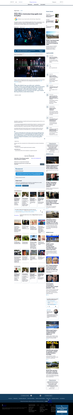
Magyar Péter (51, 74)
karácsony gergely (48, 218)
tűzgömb (47, 164)
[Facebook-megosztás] (44, 27)
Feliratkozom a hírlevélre (41, 51)
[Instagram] (42, 210)
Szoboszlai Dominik (51, 106)
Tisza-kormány (51, 55)
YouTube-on (51, 304)
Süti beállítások (62, 398)
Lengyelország (48, 282)
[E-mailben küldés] (41, 27)
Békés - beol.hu (30, 409)
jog (22, 197)
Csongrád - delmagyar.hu (31, 411)
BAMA (31, 255)
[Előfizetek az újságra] (54, 2)
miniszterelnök (48, 199)
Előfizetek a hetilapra (52, 388)
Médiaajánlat (15, 398)
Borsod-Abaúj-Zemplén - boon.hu (32, 410)
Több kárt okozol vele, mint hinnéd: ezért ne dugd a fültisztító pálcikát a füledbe (41, 243)
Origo (38, 255)
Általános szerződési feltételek (40, 398)
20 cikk (42, 164)
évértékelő (19, 12)
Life (30, 225)
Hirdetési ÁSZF (48, 398)
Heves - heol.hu (41, 411)
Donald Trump (48, 264)
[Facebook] (40, 210)
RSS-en (55, 304)
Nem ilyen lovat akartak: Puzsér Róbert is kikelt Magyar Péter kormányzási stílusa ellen (25, 227)
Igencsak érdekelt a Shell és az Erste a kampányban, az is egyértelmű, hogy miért (26, 150)
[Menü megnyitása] (61, 2)
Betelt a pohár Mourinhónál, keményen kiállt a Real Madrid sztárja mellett (41, 257)
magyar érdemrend (40, 197)
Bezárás (62, 413)
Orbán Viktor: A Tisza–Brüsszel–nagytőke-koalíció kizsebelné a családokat (25, 147)
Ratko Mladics (48, 14)
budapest (50, 127)
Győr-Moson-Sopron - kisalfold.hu (44, 409)
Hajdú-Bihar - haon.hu (42, 410)
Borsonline (23, 255)
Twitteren (35, 210)
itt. (30, 51)
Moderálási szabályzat (55, 398)
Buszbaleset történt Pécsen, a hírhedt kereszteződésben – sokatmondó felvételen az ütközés (33, 258)
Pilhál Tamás (49, 309)
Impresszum (10, 398)
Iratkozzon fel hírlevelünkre (19, 210)
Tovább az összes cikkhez (41, 190)
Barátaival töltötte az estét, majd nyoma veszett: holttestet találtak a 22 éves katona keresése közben (25, 258)
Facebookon (32, 210)
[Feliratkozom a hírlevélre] (16, 2)
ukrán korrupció (48, 242)
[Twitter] (43, 210)
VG (14, 225)
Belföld (22, 10)
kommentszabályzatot (36, 174)
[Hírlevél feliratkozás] (43, 209)
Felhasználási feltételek (30, 398)
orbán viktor (15, 12)
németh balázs (51, 85)
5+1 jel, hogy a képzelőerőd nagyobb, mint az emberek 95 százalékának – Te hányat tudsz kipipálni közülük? (33, 228)
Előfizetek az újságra (49, 395)
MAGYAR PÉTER (36, 4)
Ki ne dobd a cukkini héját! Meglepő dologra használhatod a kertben (17, 243)
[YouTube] (42, 212)
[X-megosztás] (42, 27)
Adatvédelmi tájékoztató (22, 398)
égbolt (30, 197)
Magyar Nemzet (16, 10)
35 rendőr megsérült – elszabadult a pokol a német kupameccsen (25, 243)
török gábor (15, 197)
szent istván (49, 310)
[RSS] (43, 212)
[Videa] (40, 212)
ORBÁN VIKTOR (30, 4)
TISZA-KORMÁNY (42, 4)
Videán (48, 304)
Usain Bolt (47, 328)
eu (21, 12)
